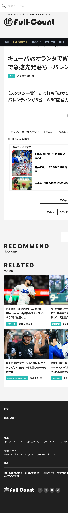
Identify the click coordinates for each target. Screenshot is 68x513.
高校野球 (8, 454)
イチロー (53, 441)
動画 (6, 463)
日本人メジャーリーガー (14, 441)
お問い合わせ (32, 472)
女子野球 (41, 454)
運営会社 (48, 472)
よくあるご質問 (11, 476)
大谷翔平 (36, 41)
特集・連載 (50, 41)
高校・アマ (9, 450)
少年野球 (51, 454)
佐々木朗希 (42, 441)
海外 (11, 76)
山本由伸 (31, 441)
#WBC (50, 211)
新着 (7, 41)
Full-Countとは (12, 472)
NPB (61, 41)
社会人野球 (30, 454)
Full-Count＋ (20, 41)
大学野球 (18, 454)
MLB (6, 437)
